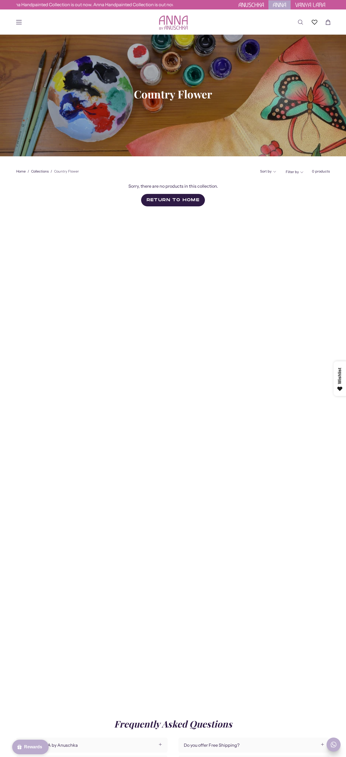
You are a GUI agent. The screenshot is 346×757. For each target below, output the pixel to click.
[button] (300, 22)
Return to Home (173, 200)
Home (21, 171)
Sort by (266, 171)
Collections (40, 171)
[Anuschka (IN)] (173, 22)
